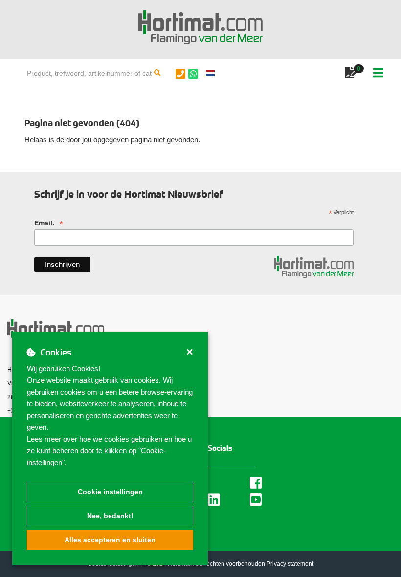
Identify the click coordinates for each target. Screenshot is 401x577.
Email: (48, 223)
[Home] (200, 27)
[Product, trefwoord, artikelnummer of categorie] (157, 73)
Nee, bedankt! (110, 516)
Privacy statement (290, 563)
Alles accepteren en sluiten (110, 540)
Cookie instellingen (110, 492)
